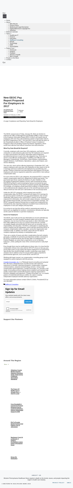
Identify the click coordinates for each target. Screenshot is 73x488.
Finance (12, 37)
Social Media (14, 46)
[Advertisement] (36, 79)
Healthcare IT (14, 35)
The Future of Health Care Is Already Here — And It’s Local (16, 391)
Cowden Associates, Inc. (11, 262)
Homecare (13, 50)
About (8, 22)
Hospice (12, 51)
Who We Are (14, 24)
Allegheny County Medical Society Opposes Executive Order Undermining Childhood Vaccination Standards (17, 374)
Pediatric (12, 53)
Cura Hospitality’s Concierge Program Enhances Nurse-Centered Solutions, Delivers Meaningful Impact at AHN (17, 408)
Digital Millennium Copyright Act (20, 28)
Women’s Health (15, 54)
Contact (8, 59)
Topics (8, 33)
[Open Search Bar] (4, 13)
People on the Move (12, 58)
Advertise (13, 30)
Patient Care (10, 48)
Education (13, 38)
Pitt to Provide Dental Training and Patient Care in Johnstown (17, 425)
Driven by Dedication (14, 457)
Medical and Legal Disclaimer (19, 27)
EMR (11, 45)
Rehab (12, 41)
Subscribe (28, 302)
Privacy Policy (14, 25)
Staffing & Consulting (16, 40)
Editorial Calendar (12, 32)
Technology (13, 43)
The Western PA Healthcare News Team (8, 111)
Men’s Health (14, 56)
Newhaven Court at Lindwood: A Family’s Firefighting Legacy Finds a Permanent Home (17, 441)
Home (8, 20)
